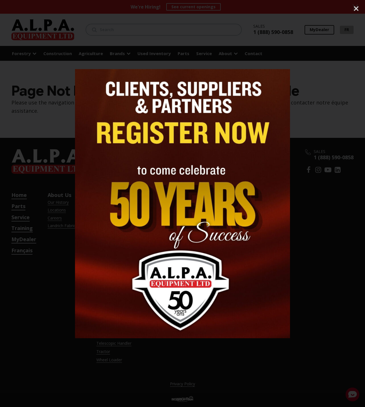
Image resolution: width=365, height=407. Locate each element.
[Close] (356, 8)
